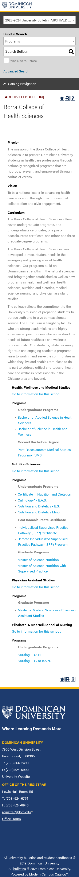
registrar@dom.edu (17, 811)
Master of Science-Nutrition (38, 559)
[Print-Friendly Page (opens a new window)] (67, 98)
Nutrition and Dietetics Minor (39, 512)
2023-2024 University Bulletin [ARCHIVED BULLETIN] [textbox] (40, 20)
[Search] (71, 51)
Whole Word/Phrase (23, 60)
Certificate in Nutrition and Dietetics (44, 494)
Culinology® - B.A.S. (32, 500)
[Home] (17, 5)
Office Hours (11, 818)
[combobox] (39, 20)
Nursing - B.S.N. (29, 654)
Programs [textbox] (12, 41)
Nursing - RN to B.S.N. (34, 660)
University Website (16, 776)
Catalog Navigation (22, 83)
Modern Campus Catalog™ (48, 874)
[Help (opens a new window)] (73, 98)
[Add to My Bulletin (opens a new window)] (62, 98)
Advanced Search (16, 71)
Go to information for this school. (36, 393)
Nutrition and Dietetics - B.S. (39, 506)
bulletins (19, 868)
